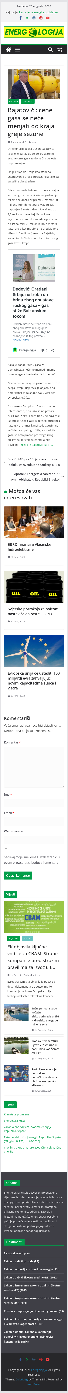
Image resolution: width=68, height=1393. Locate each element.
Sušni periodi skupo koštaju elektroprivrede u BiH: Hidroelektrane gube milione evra (46, 1016)
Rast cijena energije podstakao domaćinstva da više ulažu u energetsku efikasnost (44, 1077)
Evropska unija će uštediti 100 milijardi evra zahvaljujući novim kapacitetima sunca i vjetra (34, 681)
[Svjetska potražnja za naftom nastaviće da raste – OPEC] (34, 574)
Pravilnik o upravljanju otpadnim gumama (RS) (34, 1311)
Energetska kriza (14, 1120)
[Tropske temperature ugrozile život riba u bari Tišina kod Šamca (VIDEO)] (16, 1050)
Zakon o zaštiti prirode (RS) (21, 1261)
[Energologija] (8, 49)
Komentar (12, 742)
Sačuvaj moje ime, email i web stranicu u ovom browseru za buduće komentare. (32, 860)
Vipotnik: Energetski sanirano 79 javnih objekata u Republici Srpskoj (35, 477)
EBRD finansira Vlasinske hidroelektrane (29, 547)
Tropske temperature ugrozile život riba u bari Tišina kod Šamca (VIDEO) (46, 1047)
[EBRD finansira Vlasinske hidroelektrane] (34, 509)
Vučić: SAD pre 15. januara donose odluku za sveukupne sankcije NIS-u (34, 462)
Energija (13, 101)
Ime (8, 794)
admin (35, 142)
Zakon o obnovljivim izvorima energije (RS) (31, 1269)
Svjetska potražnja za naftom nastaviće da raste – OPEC (33, 611)
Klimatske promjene (16, 1114)
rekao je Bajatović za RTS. (37, 445)
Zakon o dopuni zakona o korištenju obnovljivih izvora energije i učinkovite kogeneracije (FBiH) (28, 1336)
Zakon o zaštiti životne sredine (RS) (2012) (30, 1277)
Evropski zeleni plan (17, 1253)
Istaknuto (28, 101)
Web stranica (13, 831)
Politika (27, 938)
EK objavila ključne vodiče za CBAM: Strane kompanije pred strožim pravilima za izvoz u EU (33, 956)
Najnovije (14, 938)
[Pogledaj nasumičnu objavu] (59, 49)
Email (9, 813)
